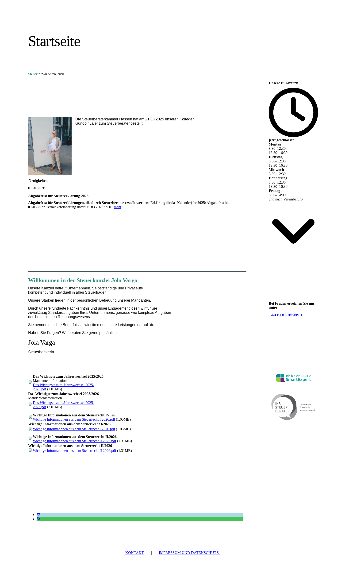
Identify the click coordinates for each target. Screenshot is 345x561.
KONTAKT (134, 553)
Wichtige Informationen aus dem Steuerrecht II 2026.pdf (74, 441)
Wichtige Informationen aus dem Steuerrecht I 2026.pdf (74, 419)
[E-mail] (38, 515)
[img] (71, 18)
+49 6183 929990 (285, 315)
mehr (117, 207)
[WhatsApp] (38, 519)
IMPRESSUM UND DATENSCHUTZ (189, 553)
